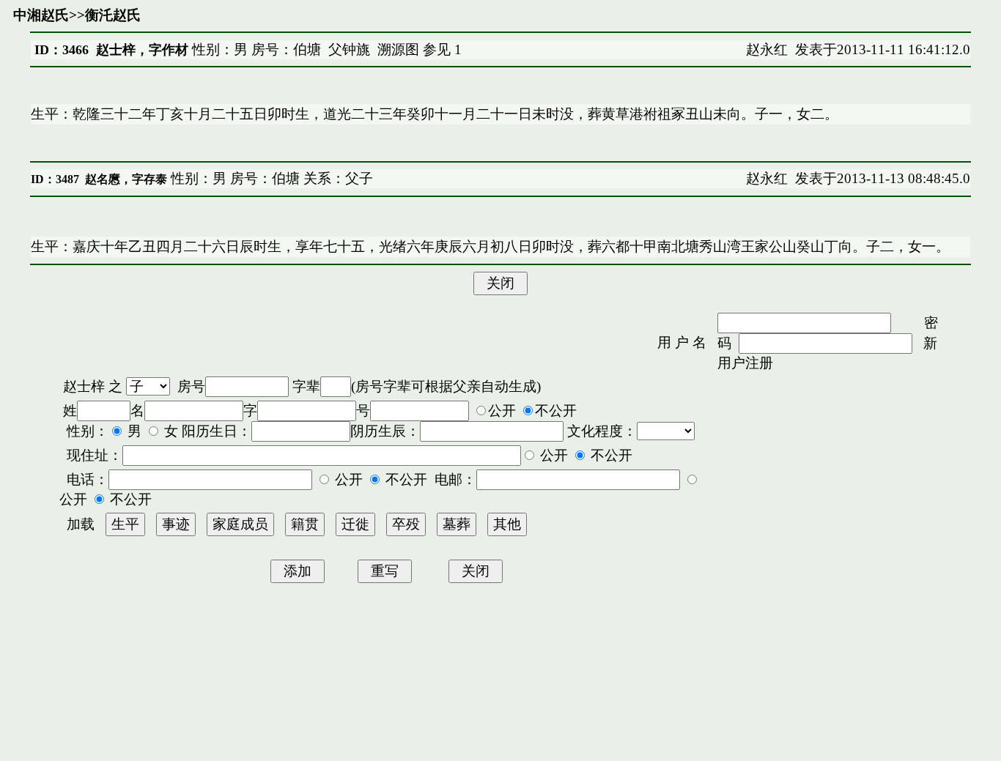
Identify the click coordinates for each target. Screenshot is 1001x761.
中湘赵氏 (41, 15)
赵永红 (767, 49)
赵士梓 (84, 386)
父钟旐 (349, 49)
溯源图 (398, 49)
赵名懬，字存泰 (126, 179)
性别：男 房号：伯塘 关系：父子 (270, 178)
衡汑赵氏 (113, 15)
